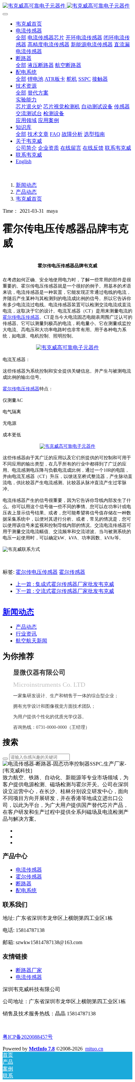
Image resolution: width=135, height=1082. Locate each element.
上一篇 (65, 584)
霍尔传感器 (72, 572)
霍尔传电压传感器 (21, 317)
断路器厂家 (29, 970)
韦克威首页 (29, 24)
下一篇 (65, 591)
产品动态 (26, 192)
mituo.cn (94, 1048)
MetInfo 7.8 (42, 1048)
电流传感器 (29, 977)
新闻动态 (26, 185)
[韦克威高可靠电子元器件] (67, 347)
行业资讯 (26, 634)
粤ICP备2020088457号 (28, 1037)
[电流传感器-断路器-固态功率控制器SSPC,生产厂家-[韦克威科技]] (67, 6)
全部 (21, 37)
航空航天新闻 (31, 640)
